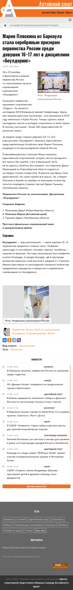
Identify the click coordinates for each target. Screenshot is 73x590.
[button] (66, 289)
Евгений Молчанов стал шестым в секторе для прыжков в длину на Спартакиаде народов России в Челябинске (38, 441)
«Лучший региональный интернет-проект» (34, 25)
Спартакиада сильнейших (28, 525)
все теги (40, 530)
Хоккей (21, 519)
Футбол (63, 525)
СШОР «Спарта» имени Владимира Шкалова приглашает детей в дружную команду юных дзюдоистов (32, 474)
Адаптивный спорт (38, 519)
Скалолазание (27, 345)
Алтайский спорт (55, 3)
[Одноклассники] (9, 340)
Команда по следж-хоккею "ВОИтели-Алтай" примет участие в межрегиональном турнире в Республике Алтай (36, 457)
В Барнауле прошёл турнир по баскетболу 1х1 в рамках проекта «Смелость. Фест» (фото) (38, 413)
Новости (36, 359)
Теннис (29, 530)
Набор (7, 525)
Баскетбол (58, 519)
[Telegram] (14, 340)
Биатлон (51, 525)
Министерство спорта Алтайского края (24, 547)
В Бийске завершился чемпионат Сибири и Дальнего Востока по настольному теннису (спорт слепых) (36, 400)
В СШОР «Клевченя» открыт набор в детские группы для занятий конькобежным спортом (36, 427)
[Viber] (19, 340)
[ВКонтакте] (5, 340)
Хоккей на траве (13, 530)
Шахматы (9, 519)
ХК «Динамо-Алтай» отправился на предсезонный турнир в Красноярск (35, 386)
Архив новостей (36, 486)
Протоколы (16, 349)
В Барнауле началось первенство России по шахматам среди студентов (38, 372)
